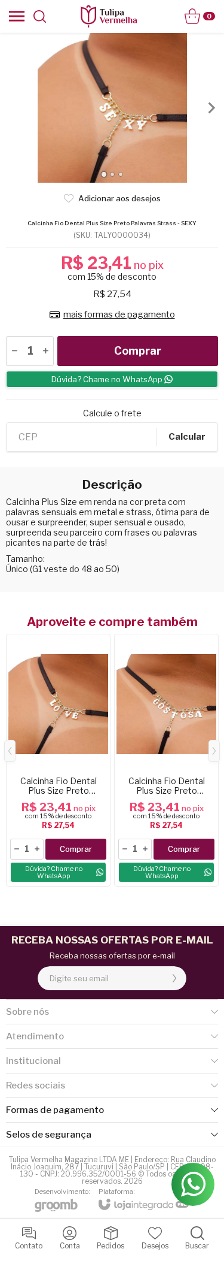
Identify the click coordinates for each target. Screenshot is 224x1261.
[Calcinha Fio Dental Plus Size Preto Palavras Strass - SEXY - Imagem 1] (112, 108)
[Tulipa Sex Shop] (109, 16)
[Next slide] (210, 107)
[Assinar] (174, 978)
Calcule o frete (112, 413)
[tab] (103, 174)
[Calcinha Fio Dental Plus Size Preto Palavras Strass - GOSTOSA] (166, 760)
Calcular (186, 436)
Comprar (137, 350)
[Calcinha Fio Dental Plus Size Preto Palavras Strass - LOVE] (58, 760)
